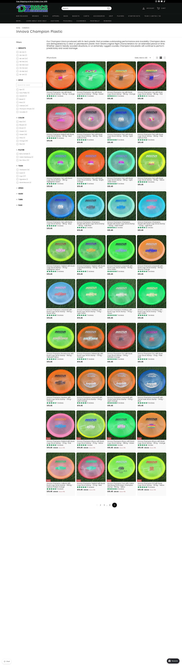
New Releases (22, 16)
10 (109, 505)
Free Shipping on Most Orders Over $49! (31, 1)
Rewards (108, 21)
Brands (35, 16)
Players (120, 16)
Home (18, 28)
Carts (86, 16)
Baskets (76, 16)
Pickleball (67, 21)
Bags (66, 16)
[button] (51, 96)
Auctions (55, 21)
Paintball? (95, 21)
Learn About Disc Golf (36, 21)
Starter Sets (134, 16)
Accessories (99, 16)
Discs (45, 16)
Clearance (81, 21)
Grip (111, 16)
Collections (25, 28)
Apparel (55, 16)
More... (19, 21)
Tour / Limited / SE (152, 16)
